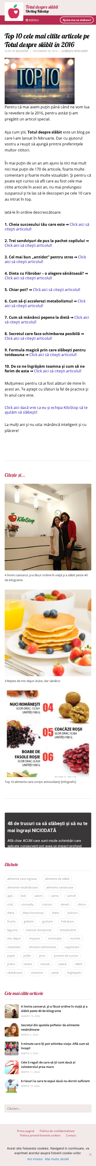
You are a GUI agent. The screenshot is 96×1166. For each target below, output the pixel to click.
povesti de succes (66, 955)
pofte (27, 955)
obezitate (13, 947)
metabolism (68, 930)
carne (54, 896)
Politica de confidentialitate (57, 1131)
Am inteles (35, 1159)
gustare (47, 921)
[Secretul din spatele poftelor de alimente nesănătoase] (12, 1025)
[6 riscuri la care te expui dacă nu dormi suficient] (12, 1081)
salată (62, 964)
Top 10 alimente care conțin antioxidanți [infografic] (40, 782)
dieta (10, 913)
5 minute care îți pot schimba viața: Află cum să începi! (55, 1046)
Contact (71, 1135)
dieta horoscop (33, 913)
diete (55, 913)
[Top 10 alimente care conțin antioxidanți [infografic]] (48, 693)
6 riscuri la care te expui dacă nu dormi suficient (55, 1081)
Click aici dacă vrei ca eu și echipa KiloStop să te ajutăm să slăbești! (46, 410)
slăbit (78, 964)
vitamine (37, 973)
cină (10, 904)
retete (28, 964)
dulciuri (72, 913)
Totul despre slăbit (42, 7)
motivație (55, 938)
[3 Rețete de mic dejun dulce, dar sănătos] (48, 592)
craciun (47, 904)
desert (65, 904)
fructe (11, 921)
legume (12, 930)
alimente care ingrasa (22, 879)
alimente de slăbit (57, 879)
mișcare (34, 938)
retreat (45, 964)
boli (23, 896)
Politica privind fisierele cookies (40, 1135)
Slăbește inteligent (75, 51)
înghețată (74, 973)
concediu (27, 904)
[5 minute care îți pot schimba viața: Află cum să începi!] (12, 1044)
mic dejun (14, 938)
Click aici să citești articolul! (28, 245)
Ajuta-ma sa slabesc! (77, 20)
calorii (38, 896)
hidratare (67, 921)
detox (82, 904)
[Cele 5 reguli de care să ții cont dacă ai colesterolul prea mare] (12, 1062)
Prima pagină (25, 1131)
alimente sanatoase (59, 887)
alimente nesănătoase (22, 887)
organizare (72, 947)
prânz (11, 964)
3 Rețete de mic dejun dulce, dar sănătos (32, 681)
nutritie (75, 938)
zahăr (55, 973)
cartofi (71, 896)
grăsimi (29, 921)
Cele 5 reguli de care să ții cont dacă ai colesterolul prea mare (48, 1064)
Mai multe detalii (57, 1159)
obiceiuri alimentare (42, 947)
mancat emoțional (38, 930)
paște (11, 955)
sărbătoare (14, 973)
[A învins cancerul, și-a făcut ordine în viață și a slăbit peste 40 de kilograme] (48, 486)
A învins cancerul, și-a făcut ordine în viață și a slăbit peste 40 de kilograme (54, 1008)
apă (9, 896)
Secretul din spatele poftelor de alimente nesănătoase (50, 1027)
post (42, 955)
